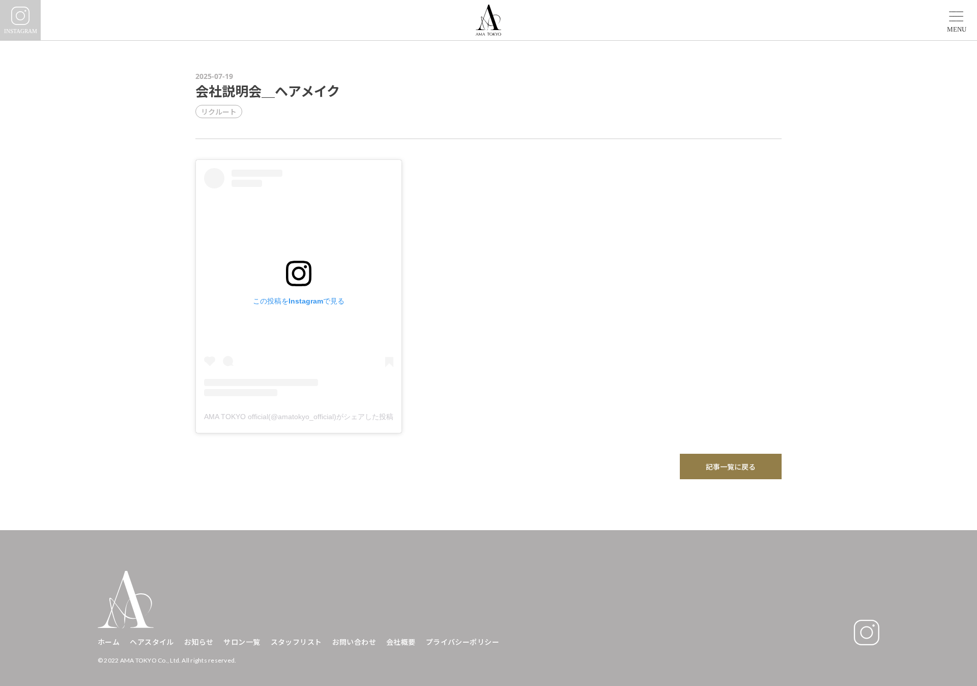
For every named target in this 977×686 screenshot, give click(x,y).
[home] (488, 20)
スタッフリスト (296, 642)
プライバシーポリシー (462, 642)
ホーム (109, 642)
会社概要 (401, 642)
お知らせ (199, 642)
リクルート (219, 111)
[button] (956, 16)
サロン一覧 (241, 642)
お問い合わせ (354, 642)
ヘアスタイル (152, 642)
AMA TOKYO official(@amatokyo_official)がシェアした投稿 (298, 417)
